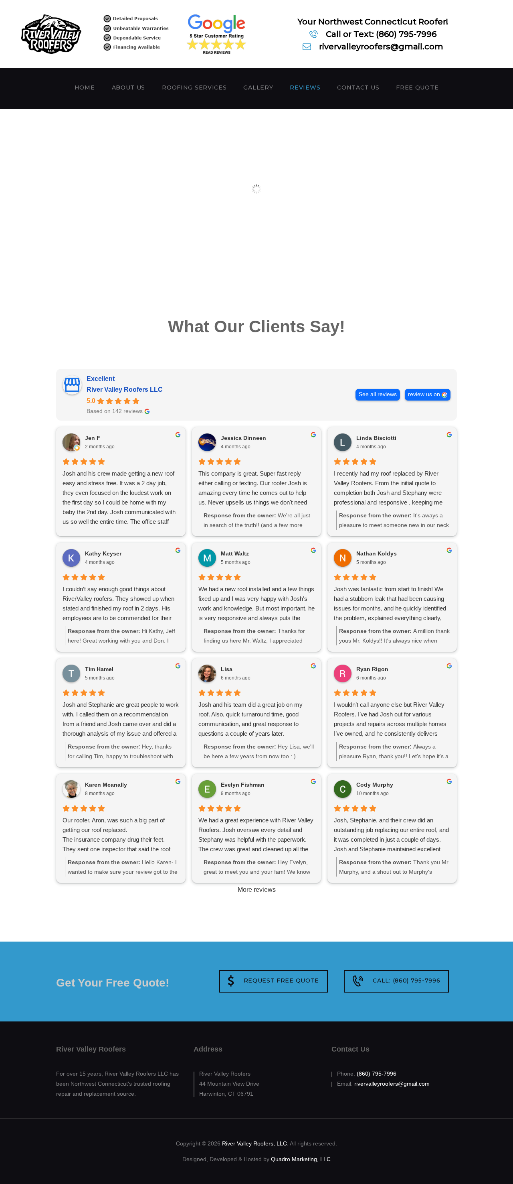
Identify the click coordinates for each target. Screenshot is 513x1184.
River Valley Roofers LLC (125, 389)
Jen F (92, 438)
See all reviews (378, 394)
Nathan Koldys (376, 553)
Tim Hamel (99, 669)
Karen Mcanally (106, 784)
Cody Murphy (374, 784)
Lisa (226, 669)
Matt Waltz (235, 553)
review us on (424, 394)
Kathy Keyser (103, 553)
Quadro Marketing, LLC (301, 1159)
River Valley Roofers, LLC (254, 1143)
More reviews (257, 889)
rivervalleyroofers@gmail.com (392, 1083)
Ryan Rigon (372, 669)
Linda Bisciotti (376, 438)
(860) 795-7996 (376, 1073)
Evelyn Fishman (243, 784)
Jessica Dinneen (243, 438)
